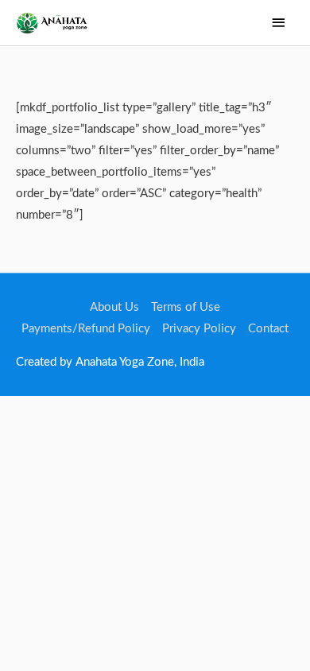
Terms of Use (185, 307)
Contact (268, 329)
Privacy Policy (199, 329)
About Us (114, 307)
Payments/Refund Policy (85, 329)
